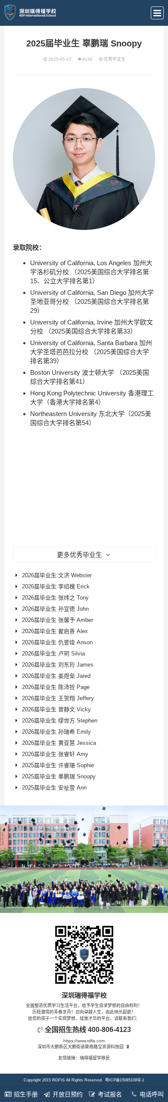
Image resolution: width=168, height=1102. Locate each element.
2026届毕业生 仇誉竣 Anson (57, 642)
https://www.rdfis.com (84, 1040)
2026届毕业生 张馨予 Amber (57, 620)
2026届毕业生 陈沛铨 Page (56, 687)
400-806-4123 (109, 1029)
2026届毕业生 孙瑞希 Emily (56, 732)
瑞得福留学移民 (95, 1058)
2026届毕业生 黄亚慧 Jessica (59, 743)
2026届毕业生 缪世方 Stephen (59, 720)
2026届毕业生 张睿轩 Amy (55, 754)
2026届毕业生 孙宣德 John (55, 609)
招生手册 (25, 1094)
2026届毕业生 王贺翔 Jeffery (58, 698)
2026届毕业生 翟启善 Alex (55, 631)
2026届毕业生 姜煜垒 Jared (56, 676)
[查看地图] (128, 1046)
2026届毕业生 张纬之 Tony (55, 597)
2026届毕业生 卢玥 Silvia (53, 653)
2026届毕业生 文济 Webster (57, 575)
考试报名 (109, 1094)
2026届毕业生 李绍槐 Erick (56, 586)
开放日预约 (67, 1094)
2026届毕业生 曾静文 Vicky (56, 709)
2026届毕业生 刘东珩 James (57, 664)
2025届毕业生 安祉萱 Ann (54, 787)
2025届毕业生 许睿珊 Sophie (58, 765)
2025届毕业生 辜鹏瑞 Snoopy (59, 776)
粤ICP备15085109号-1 (124, 1080)
